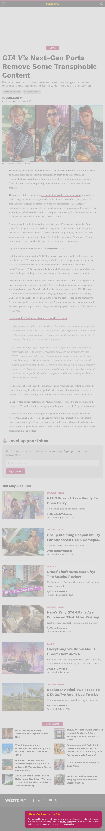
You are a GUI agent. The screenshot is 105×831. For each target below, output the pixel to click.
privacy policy (66, 822)
